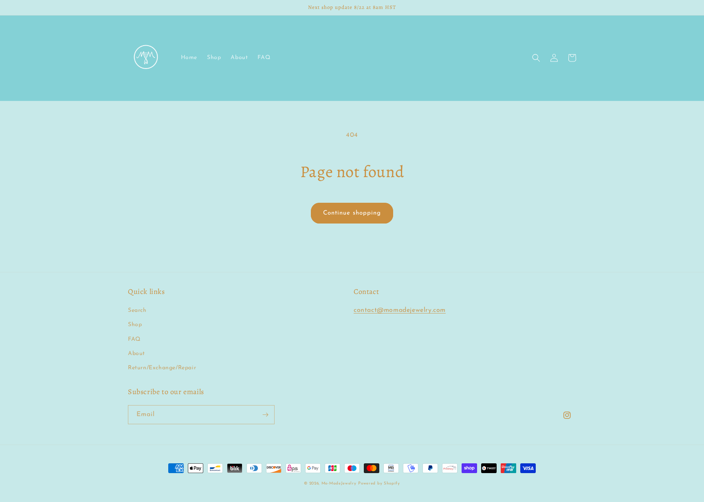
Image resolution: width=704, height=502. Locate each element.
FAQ (134, 339)
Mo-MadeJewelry (338, 483)
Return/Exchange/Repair (162, 368)
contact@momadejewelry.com (400, 310)
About (136, 354)
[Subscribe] (265, 414)
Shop (135, 325)
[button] (536, 58)
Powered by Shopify (379, 483)
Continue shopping (352, 213)
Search (137, 310)
